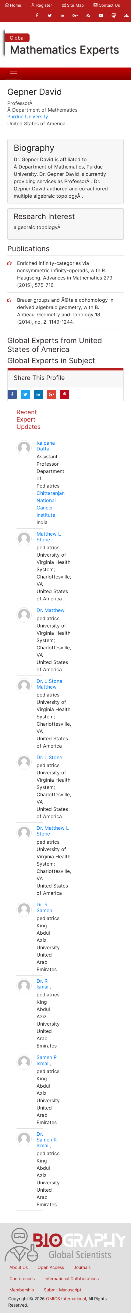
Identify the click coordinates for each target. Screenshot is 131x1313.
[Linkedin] (62, 15)
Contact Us (108, 5)
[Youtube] (100, 15)
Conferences (22, 1278)
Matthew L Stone (49, 537)
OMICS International (66, 1298)
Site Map (75, 5)
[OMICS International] (65, 1244)
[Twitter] (49, 15)
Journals (82, 1267)
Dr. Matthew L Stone (53, 831)
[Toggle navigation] (13, 74)
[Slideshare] (113, 15)
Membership (21, 1289)
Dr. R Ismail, (44, 984)
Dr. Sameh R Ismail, (47, 1139)
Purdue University (27, 116)
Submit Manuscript (62, 1289)
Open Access (50, 1267)
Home (15, 5)
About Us (18, 1267)
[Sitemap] (126, 15)
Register (43, 5)
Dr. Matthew (51, 610)
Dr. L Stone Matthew (49, 684)
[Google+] (75, 15)
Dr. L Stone (49, 757)
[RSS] (88, 15)
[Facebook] (36, 15)
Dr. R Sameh (44, 907)
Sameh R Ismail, (47, 1060)
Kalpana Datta (46, 446)
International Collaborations (71, 1278)
